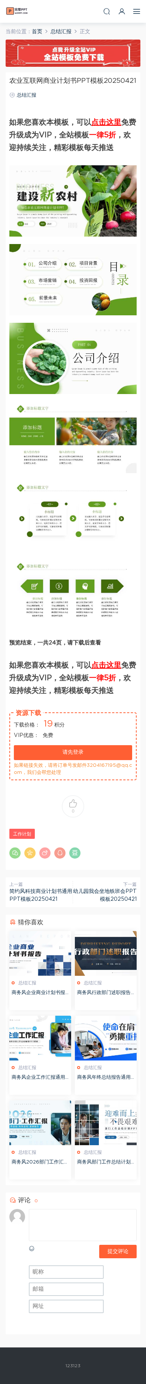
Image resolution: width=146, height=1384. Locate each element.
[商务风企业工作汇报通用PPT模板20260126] (40, 1038)
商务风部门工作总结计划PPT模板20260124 (105, 1163)
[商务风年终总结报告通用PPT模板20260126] (106, 1038)
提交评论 (117, 1251)
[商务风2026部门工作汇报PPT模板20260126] (40, 1122)
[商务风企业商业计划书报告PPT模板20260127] (40, 953)
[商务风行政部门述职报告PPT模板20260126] (106, 953)
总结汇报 (26, 95)
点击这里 (106, 122)
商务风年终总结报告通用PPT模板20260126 (105, 1078)
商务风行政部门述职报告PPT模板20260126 (105, 993)
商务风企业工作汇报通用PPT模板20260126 (40, 1078)
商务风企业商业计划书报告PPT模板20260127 (38, 993)
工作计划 (22, 834)
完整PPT (17, 11)
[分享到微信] (15, 853)
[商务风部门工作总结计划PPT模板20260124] (106, 1122)
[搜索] (106, 11)
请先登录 (73, 752)
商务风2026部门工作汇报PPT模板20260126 (40, 1163)
